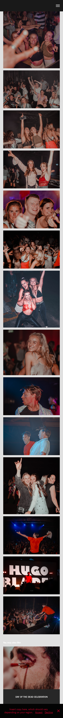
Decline (49, 712)
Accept (38, 712)
